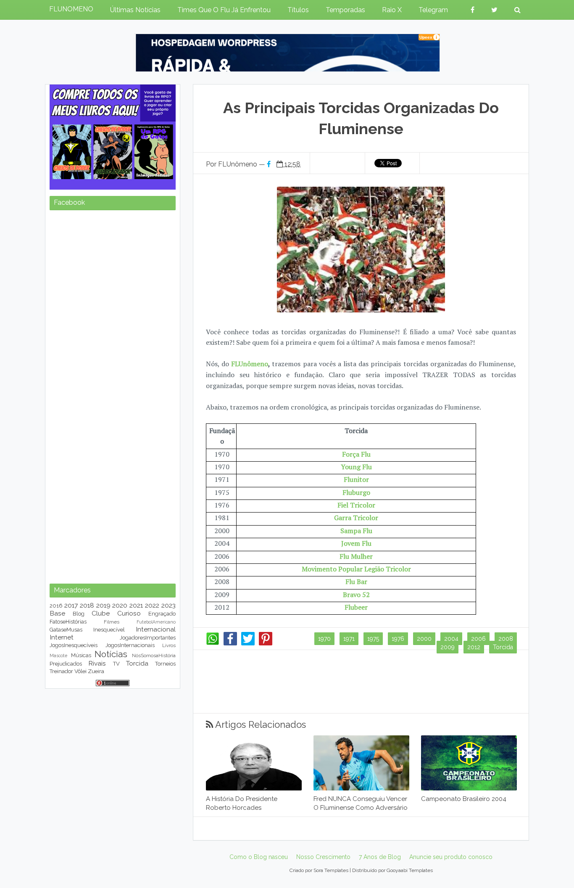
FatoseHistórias (68, 621)
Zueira (96, 671)
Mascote (58, 655)
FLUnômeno (249, 363)
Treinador (61, 671)
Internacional (156, 629)
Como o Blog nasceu (258, 857)
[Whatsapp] (212, 643)
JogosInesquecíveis (73, 645)
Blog (78, 613)
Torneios (165, 664)
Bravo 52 (356, 594)
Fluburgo (356, 492)
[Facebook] (230, 643)
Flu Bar (356, 581)
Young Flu (356, 466)
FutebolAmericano (156, 621)
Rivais (97, 663)
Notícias (111, 654)
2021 (136, 605)
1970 (324, 638)
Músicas (81, 655)
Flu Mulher (356, 556)
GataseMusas (66, 629)
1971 (349, 638)
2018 (87, 605)
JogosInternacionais (130, 645)
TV (116, 664)
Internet (62, 637)
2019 (103, 605)
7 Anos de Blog (380, 857)
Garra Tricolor (356, 517)
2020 (119, 605)
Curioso (129, 613)
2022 (152, 605)
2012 (473, 647)
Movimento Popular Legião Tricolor (356, 569)
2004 (451, 638)
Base (57, 613)
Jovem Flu (356, 543)
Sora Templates (330, 870)
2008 (505, 638)
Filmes (111, 622)
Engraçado (162, 613)
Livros (169, 645)
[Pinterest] (265, 643)
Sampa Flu (356, 530)
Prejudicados (66, 664)
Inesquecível (109, 629)
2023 (168, 605)
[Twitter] (248, 643)
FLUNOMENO (71, 9)
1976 (398, 638)
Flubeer (356, 607)
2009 (447, 647)
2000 (424, 638)
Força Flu (356, 454)
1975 (373, 638)
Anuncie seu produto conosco (450, 857)
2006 (478, 638)
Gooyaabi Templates (410, 870)
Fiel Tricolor (356, 505)
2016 (56, 606)
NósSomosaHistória (154, 655)
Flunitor (356, 479)
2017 (71, 605)
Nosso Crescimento (323, 857)
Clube (101, 613)
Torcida (503, 647)
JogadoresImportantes (148, 637)
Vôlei (80, 671)
